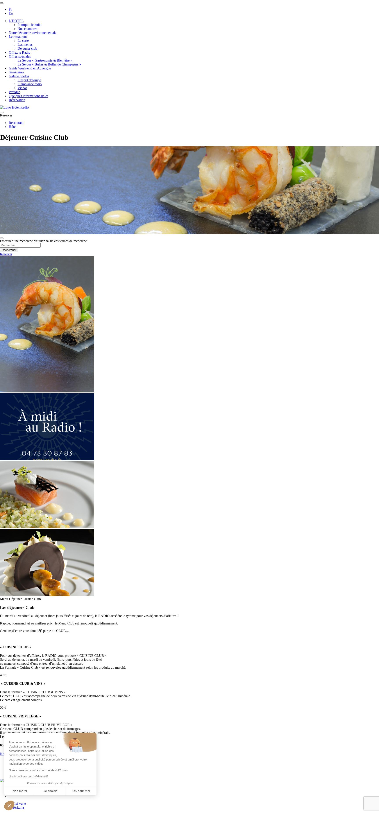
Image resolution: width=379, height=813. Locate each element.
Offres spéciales (20, 56)
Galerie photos (19, 76)
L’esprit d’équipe (29, 80)
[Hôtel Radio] (14, 107)
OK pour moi (81, 791)
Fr (10, 9)
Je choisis (50, 791)
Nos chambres (27, 29)
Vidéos (22, 88)
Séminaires (16, 72)
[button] (9, 805)
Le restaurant (18, 36)
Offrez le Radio (19, 52)
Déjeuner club (27, 48)
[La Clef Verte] (17, 803)
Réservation (17, 100)
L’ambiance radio (30, 84)
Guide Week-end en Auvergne (30, 68)
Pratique (14, 92)
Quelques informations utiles (28, 96)
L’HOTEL (16, 21)
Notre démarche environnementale (32, 32)
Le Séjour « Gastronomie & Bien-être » (45, 60)
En (11, 13)
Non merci (20, 791)
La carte (23, 40)
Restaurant (16, 123)
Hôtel (12, 127)
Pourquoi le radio (29, 25)
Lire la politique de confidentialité (28, 776)
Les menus (25, 44)
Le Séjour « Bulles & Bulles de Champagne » (49, 64)
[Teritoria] (16, 807)
